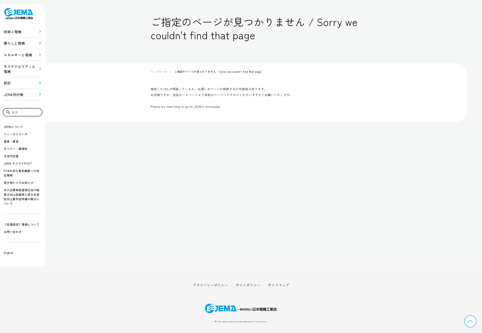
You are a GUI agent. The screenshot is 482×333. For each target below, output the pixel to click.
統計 (7, 82)
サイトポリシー (248, 285)
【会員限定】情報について (22, 224)
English (9, 253)
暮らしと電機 (14, 43)
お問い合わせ (13, 232)
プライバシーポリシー (210, 285)
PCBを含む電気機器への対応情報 (21, 173)
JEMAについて (13, 127)
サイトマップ (278, 285)
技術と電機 (12, 31)
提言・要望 (11, 141)
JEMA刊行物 (14, 94)
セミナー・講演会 (15, 149)
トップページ (159, 71)
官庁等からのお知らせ (19, 183)
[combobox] (22, 112)
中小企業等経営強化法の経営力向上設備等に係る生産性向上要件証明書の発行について (22, 196)
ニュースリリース (15, 134)
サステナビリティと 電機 (20, 69)
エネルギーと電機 (18, 54)
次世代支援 (11, 156)
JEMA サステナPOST (18, 163)
